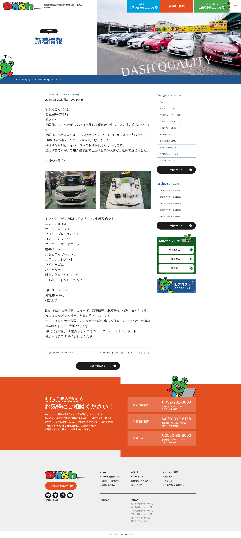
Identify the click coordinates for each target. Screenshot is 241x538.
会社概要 (168, 476)
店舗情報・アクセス (139, 481)
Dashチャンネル (138, 476)
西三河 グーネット (138, 521)
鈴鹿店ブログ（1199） (168, 128)
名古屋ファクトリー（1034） (171, 115)
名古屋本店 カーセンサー (141, 504)
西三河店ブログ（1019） (169, 154)
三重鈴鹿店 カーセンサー (141, 511)
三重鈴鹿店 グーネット (140, 514)
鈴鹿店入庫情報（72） (168, 148)
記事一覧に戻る (98, 366)
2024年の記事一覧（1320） (171, 203)
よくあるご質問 (171, 472)
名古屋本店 (174, 249)
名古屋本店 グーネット (140, 507)
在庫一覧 (135, 472)
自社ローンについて (110, 481)
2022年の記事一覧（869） (170, 217)
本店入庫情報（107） (168, 141)
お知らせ (168, 481)
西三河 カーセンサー (139, 518)
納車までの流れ (108, 485)
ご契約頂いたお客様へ (174, 485)
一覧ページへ (176, 170)
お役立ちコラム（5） (168, 161)
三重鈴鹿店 (174, 259)
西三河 (174, 268)
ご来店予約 (104, 500)
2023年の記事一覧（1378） (171, 210)
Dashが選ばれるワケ (111, 476)
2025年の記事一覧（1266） (171, 197)
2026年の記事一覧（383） (170, 190)
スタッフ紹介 (136, 485)
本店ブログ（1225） (168, 108)
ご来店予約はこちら (61, 486)
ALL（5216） (165, 102)
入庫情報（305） (166, 135)
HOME (105, 472)
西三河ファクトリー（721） (171, 122)
